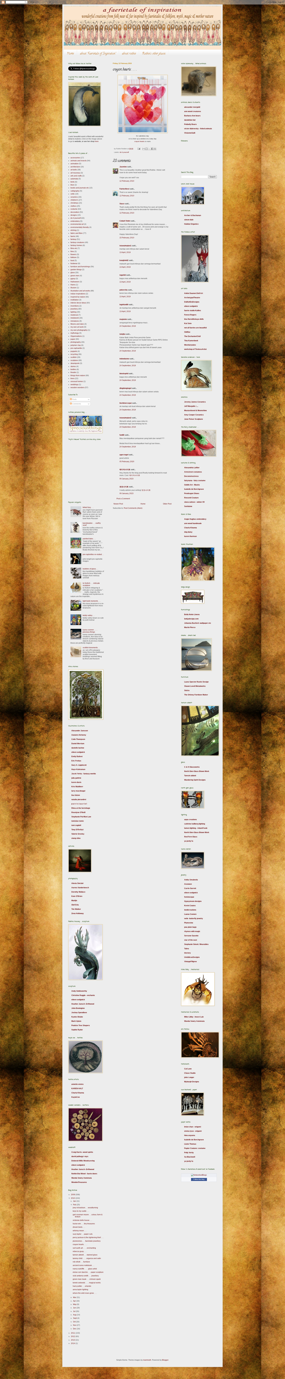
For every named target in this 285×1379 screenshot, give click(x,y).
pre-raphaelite (76, 348)
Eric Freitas (76, 761)
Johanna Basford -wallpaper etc (197, 623)
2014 (73, 1343)
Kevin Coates (190, 906)
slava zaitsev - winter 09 (194, 502)
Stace (121, 204)
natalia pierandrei (78, 799)
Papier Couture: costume (194, 1148)
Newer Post (118, 504)
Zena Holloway (77, 913)
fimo (72, 251)
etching (73, 230)
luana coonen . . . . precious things (90, 631)
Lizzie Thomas (190, 1144)
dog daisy (188, 532)
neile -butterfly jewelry (193, 918)
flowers (73, 254)
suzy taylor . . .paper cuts (82, 1234)
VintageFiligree (190, 961)
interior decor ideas (78, 303)
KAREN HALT (77, 1088)
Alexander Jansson (79, 731)
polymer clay (76, 345)
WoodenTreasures (79, 1182)
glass (73, 272)
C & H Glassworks (192, 767)
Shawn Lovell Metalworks (195, 686)
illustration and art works (80, 291)
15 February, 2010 (126, 238)
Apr (74, 1301)
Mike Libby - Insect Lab (194, 1017)
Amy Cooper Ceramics (194, 415)
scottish (74, 357)
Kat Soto (187, 323)
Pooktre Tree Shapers (80, 1025)
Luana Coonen (190, 914)
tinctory (187, 953)
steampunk (75, 363)
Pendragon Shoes (191, 493)
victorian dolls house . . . (82, 1220)
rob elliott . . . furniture (81, 1262)
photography (76, 342)
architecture (75, 167)
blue (72, 185)
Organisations (76, 336)
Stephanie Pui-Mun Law (81, 817)
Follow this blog (198, 1179)
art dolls (74, 170)
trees (73, 378)
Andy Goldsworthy (79, 991)
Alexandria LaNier (192, 468)
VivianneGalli (189, 133)
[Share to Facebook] (152, 148)
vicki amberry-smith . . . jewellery (86, 1276)
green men (75, 276)
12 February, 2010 (126, 181)
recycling (74, 354)
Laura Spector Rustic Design (196, 682)
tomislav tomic (77, 821)
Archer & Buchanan (192, 215)
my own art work (77, 327)
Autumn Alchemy (78, 735)
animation (75, 164)
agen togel (123, 455)
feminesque (189, 897)
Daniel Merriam (77, 744)
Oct (74, 1322)
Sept (75, 1318)
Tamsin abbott (190, 776)
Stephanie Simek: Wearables (196, 944)
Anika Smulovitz (191, 880)
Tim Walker (76, 909)
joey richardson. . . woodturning (85, 1208)
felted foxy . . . (88, 507)
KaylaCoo (75, 1097)
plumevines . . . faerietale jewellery (86, 1241)
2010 (73, 1198)
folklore (73, 257)
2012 (73, 1336)
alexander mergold (192, 107)
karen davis (76, 782)
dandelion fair (190, 120)
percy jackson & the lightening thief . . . (88, 1237)
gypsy (73, 279)
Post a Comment (123, 499)
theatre (73, 372)
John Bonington (78, 1008)
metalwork (75, 318)
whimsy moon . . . (80, 1231)
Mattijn (74, 901)
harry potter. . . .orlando (82, 1286)
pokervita (123, 290)
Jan (74, 1201)
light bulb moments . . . (92, 601)
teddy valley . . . (89, 615)
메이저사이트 (124, 470)
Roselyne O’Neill (78, 812)
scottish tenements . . (91, 648)
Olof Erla (75, 905)
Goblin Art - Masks (192, 485)
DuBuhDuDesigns (191, 302)
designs (74, 215)
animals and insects (79, 161)
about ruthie (129, 53)
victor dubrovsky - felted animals (198, 129)
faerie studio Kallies (192, 310)
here (97, 141)
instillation (75, 300)
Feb (75, 1205)
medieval (74, 315)
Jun (74, 1308)
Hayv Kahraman (78, 769)
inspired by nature (78, 297)
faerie (73, 236)
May (75, 1304)
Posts (74, 399)
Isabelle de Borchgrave (194, 489)
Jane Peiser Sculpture (193, 419)
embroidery (75, 221)
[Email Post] (139, 149)
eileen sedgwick (78, 752)
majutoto (123, 319)
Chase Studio (189, 1073)
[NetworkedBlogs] (199, 1175)
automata (74, 179)
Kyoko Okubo (77, 1017)
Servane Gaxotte (191, 936)
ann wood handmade (193, 523)
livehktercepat (125, 403)
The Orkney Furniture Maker (196, 695)
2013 (73, 1340)
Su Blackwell (189, 1157)
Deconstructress (191, 476)
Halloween (75, 282)
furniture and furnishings (80, 267)
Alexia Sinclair (77, 883)
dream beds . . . (79, 1227)
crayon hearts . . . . (80, 1244)
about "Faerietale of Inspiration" (98, 53)
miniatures (75, 321)
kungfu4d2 (123, 260)
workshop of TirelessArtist (195, 349)
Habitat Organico (191, 224)
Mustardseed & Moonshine (195, 410)
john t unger (189, 1077)
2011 (73, 1333)
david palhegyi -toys (79, 1156)
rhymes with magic (192, 931)
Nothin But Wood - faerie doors (84, 1174)
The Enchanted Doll (192, 336)
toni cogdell (76, 825)
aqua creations (190, 819)
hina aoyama (189, 1135)
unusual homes (77, 381)
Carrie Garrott (190, 888)
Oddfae (187, 332)
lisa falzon (75, 795)
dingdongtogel (125, 388)
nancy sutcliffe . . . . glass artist (85, 1269)
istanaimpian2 (125, 418)
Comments (76, 404)
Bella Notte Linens (192, 614)
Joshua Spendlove (79, 1013)
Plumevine (188, 923)
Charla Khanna (77, 1093)
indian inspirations (78, 294)
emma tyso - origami (193, 1131)
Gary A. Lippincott (79, 765)
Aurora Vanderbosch (80, 888)
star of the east (190, 940)
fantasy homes (76, 245)
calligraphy (75, 191)
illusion (73, 288)
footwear (74, 263)
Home (70, 53)
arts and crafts (76, 176)
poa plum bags (190, 927)
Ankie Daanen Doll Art (193, 293)
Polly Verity (189, 1153)
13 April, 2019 (125, 252)
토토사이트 (123, 487)
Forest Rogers (190, 315)
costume (74, 209)
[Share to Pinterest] (154, 148)
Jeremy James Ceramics (195, 402)
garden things (76, 270)
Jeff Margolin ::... (191, 406)
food (72, 260)
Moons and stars (77, 324)
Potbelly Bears (190, 124)
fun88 (121, 435)
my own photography (79, 330)
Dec (75, 1329)
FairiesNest (124, 189)
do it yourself (124, 152)
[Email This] (143, 148)
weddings (74, 385)
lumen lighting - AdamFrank (195, 828)
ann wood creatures (192, 111)
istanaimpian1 (125, 246)
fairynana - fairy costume (194, 480)
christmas (74, 203)
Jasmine (123, 167)
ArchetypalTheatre (192, 298)
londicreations (190, 910)
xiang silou (75, 838)
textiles (73, 369)
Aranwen (188, 884)
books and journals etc (80, 188)
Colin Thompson (78, 739)
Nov (75, 1325)
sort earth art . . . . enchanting (84, 1248)
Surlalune (188, 506)
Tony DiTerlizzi (77, 830)
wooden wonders (77, 387)
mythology (75, 333)
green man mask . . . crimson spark (87, 1279)
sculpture (74, 360)
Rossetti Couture (191, 498)
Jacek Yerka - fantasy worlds (83, 774)
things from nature (78, 375)
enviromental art (77, 224)
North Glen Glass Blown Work (196, 771)
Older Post (167, 504)
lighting (73, 312)
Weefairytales (190, 345)
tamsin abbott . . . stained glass (85, 1255)
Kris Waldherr (77, 787)
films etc (74, 248)
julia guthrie (76, 778)
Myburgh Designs (191, 1082)
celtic (73, 194)
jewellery (74, 309)
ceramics (74, 197)
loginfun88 (123, 305)
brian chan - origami (192, 1127)
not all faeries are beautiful (195, 328)
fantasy (73, 239)
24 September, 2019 (127, 326)
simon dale (188, 220)
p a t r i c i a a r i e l (79, 804)
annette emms (77, 1084)
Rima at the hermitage (80, 808)
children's (74, 200)
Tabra (186, 949)
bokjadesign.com (191, 619)
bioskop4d (123, 374)
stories (73, 366)
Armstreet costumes (193, 472)
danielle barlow (77, 748)
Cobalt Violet (124, 221)
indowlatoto (124, 359)
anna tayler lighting (80, 1290)
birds (73, 182)
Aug (75, 1315)
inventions (75, 306)
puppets (74, 351)
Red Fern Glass (190, 837)
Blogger (165, 1360)
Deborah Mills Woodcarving (83, 1161)
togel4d (122, 275)
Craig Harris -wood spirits (82, 1152)
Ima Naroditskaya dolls (194, 319)
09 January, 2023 (126, 479)
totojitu (122, 334)
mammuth (147, 1360)
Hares (73, 285)
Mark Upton (76, 1021)
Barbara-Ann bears (192, 116)
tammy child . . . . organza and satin (87, 1258)
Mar (75, 1297)
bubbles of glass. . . (90, 569)
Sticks (187, 690)
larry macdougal (78, 791)
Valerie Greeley (77, 834)
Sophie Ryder (77, 1030)
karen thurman (190, 536)
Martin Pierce (189, 627)
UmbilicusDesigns (192, 957)
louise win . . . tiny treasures (84, 1224)
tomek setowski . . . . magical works (87, 1283)
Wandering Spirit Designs (195, 780)
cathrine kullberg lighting (194, 824)
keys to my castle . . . (81, 1211)
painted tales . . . (89, 539)
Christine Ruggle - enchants (83, 995)
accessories (75, 158)
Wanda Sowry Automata (81, 1178)
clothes (73, 206)
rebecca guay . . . (79, 1251)
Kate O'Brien (76, 896)
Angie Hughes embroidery (195, 519)
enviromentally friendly (80, 227)
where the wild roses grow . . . (84, 1293)
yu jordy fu (188, 841)
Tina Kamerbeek (191, 341)
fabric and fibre (77, 233)
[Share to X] (149, 148)
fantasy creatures (77, 242)
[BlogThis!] (146, 148)
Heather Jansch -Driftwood (82, 1004)
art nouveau (75, 173)
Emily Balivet (77, 756)
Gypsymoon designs (193, 901)
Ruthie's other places (154, 53)
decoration (75, 212)
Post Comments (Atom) (133, 508)
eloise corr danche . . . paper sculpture (88, 1272)
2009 (73, 1195)
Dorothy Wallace (78, 892)
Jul (74, 1311)
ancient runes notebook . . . (83, 1265)
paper (73, 339)
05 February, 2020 (126, 462)
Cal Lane (188, 1069)
